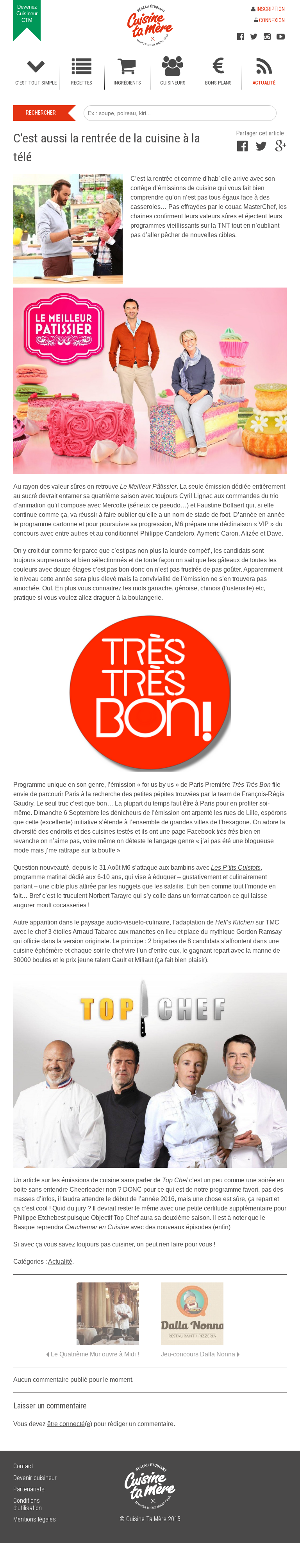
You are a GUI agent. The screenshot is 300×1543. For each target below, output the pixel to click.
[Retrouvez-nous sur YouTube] (281, 37)
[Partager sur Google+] (281, 148)
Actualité (60, 1261)
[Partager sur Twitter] (261, 148)
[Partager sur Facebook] (242, 148)
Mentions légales (34, 1519)
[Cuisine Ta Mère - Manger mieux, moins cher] (150, 25)
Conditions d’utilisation (27, 1504)
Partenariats (29, 1489)
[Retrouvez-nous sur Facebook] (240, 37)
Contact (23, 1466)
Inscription (270, 9)
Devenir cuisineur (35, 1478)
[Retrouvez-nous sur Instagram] (267, 37)
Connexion (271, 20)
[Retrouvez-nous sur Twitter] (254, 37)
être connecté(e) (69, 1424)
